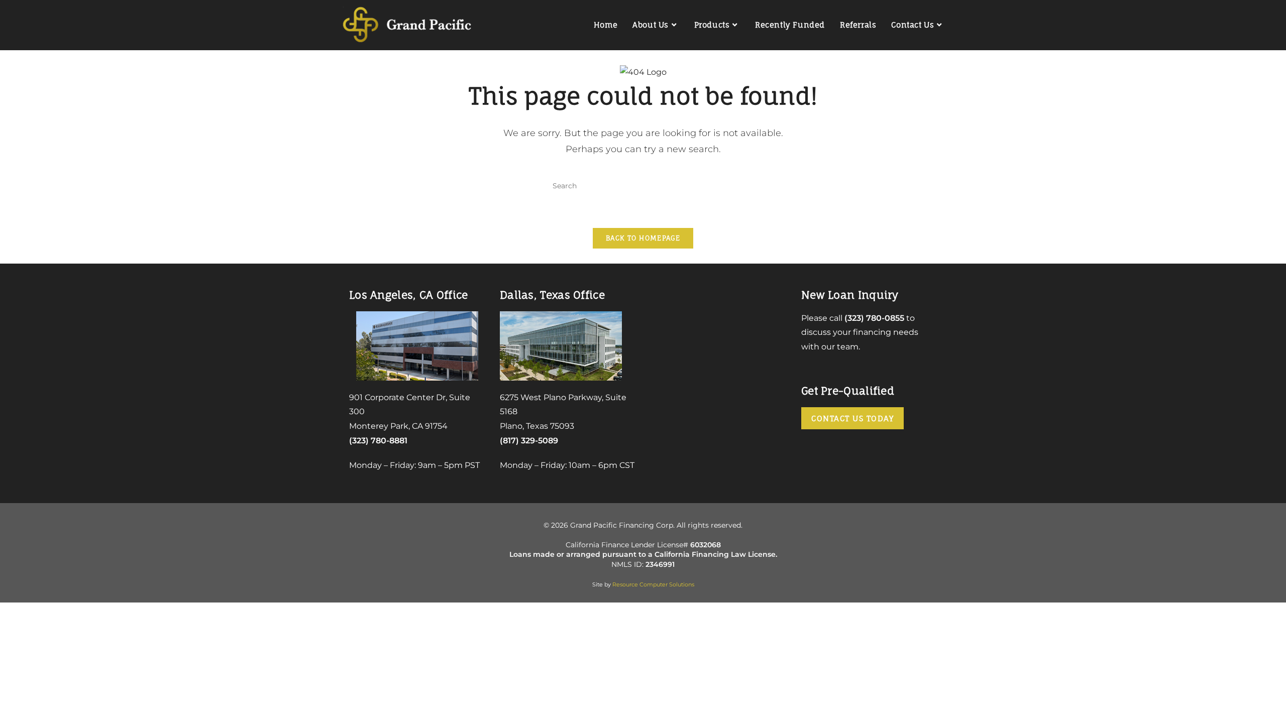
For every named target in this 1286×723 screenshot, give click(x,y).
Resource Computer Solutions (653, 584)
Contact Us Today (852, 418)
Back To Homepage (643, 238)
